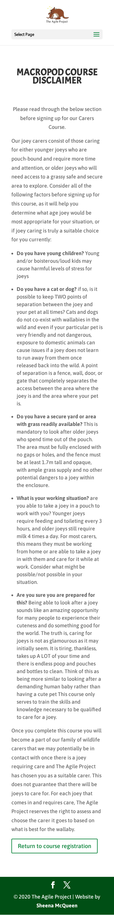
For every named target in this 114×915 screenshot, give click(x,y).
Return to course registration (54, 845)
